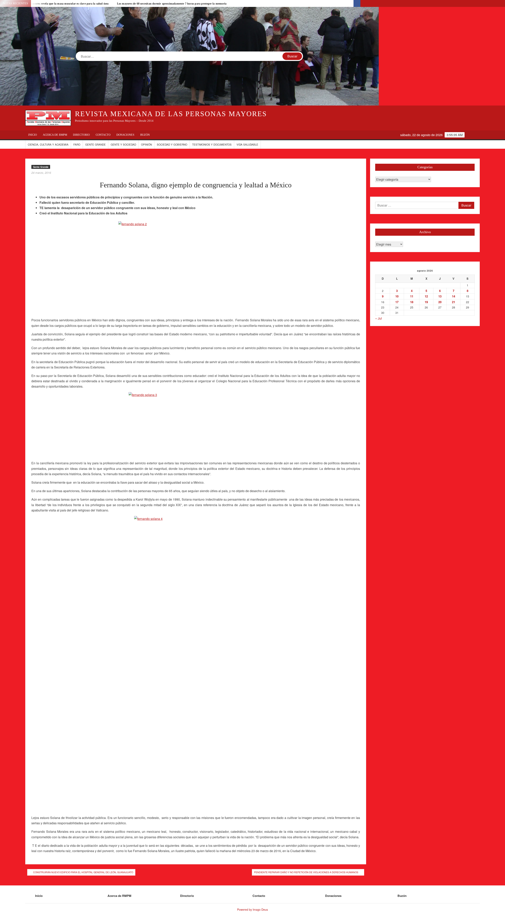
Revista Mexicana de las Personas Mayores (171, 114)
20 (439, 302)
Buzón (145, 134)
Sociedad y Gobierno (172, 144)
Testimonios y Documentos (212, 144)
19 (426, 302)
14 (453, 296)
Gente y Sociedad (123, 144)
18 (411, 302)
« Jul (378, 318)
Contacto (103, 134)
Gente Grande (95, 144)
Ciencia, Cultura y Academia (48, 144)
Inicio (32, 134)
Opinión (146, 144)
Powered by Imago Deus (252, 909)
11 (411, 296)
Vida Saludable (247, 144)
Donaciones (125, 134)
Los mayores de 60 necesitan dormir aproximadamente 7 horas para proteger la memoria (172, 3)
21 (453, 302)
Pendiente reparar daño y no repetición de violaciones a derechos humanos (306, 872)
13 (439, 296)
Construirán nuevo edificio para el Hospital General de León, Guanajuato (83, 872)
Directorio (81, 134)
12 (426, 296)
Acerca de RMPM (55, 134)
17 (396, 302)
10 (396, 296)
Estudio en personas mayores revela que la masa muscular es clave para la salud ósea (57, 3)
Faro (76, 144)
